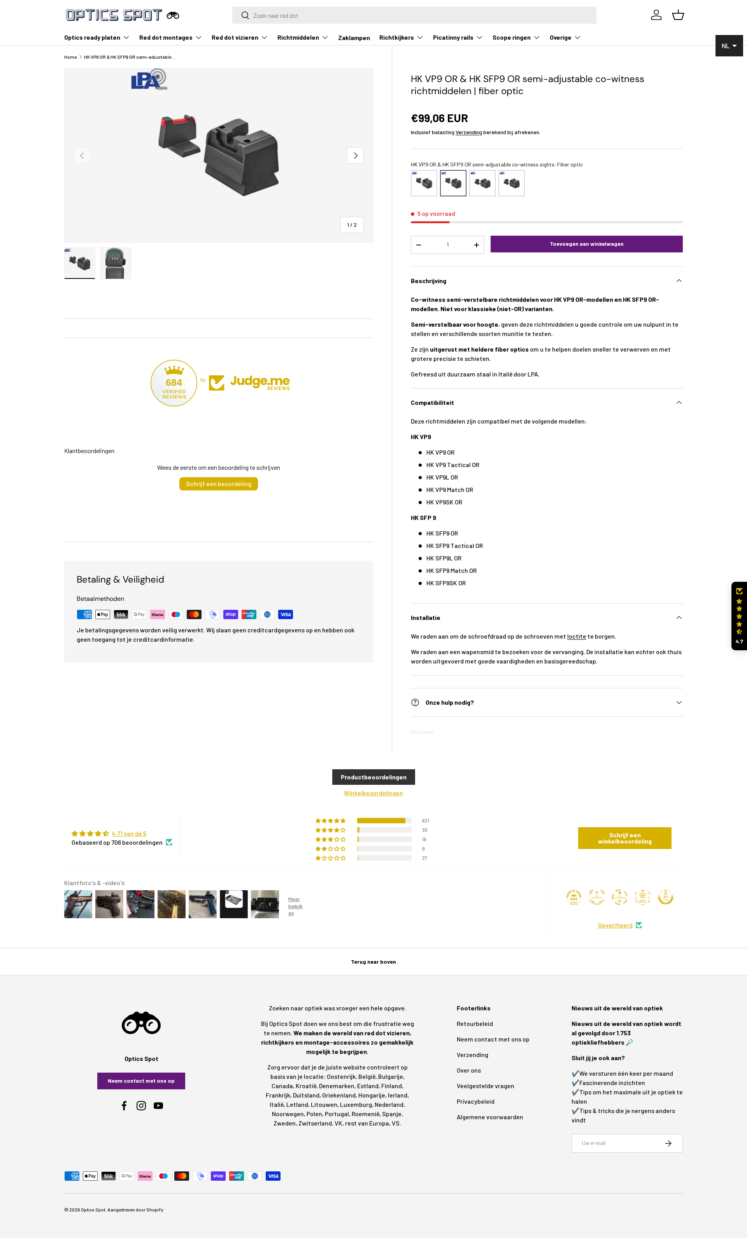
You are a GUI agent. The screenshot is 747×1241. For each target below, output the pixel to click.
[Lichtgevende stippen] (482, 183)
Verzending (469, 132)
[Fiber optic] (424, 183)
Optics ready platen (92, 37)
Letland (297, 1104)
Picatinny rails (453, 37)
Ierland (397, 1095)
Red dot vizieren (235, 37)
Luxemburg (356, 1104)
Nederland (389, 1104)
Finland (391, 1085)
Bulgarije (390, 1076)
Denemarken (336, 1085)
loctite (576, 636)
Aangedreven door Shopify (135, 1209)
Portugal (337, 1113)
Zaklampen (354, 37)
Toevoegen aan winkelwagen (587, 243)
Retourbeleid (475, 1023)
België (366, 1076)
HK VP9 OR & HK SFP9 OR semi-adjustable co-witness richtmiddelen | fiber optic (130, 56)
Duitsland (306, 1095)
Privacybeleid (475, 1101)
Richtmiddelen (298, 37)
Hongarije (371, 1095)
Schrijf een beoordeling (218, 483)
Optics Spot (93, 1209)
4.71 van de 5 (129, 833)
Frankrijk (278, 1095)
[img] (122, 833)
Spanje (392, 1113)
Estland (368, 1085)
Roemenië (365, 1113)
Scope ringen (512, 37)
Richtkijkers (396, 37)
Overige (561, 37)
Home (70, 56)
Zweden (285, 1123)
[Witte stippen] (511, 183)
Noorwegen (288, 1113)
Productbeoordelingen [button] (374, 777)
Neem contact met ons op (141, 1080)
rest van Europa (367, 1123)
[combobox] (414, 15)
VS (396, 1123)
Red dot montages (166, 37)
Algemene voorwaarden (490, 1116)
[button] (739, 616)
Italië (277, 1104)
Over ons (469, 1070)
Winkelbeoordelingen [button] (373, 792)
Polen (314, 1113)
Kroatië (306, 1085)
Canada (282, 1085)
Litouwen (324, 1104)
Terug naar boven (373, 961)
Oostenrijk (341, 1076)
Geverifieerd (615, 925)
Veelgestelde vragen (485, 1085)
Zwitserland (315, 1123)
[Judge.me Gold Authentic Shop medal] (597, 897)
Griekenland (339, 1095)
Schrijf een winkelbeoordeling (625, 838)
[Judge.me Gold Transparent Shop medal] (620, 897)
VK (338, 1123)
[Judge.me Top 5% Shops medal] (665, 897)
